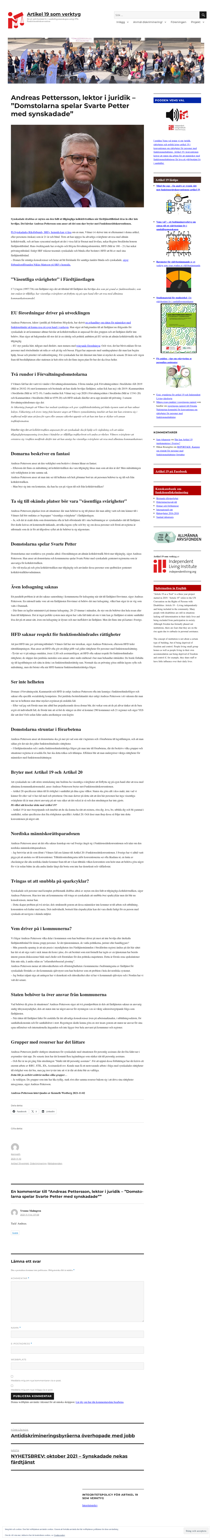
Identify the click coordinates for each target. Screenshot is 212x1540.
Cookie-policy (59, 1535)
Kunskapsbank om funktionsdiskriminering (171, 490)
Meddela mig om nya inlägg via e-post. (32, 1389)
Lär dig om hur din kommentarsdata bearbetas (100, 1402)
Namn (16, 1327)
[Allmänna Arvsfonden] (177, 536)
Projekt (196, 22)
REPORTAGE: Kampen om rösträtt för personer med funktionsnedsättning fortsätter (178, 450)
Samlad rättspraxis (165, 517)
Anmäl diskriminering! (147, 22)
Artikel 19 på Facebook (171, 471)
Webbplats (18, 1359)
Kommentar (20, 1278)
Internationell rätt (164, 509)
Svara (15, 1232)
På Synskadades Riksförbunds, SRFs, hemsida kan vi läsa (41, 232)
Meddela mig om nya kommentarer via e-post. (36, 1380)
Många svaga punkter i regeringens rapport (176, 402)
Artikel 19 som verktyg (54, 14)
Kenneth (15, 1154)
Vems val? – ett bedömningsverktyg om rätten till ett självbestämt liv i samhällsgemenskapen (176, 225)
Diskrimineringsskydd (166, 502)
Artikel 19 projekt (20, 1163)
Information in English (170, 588)
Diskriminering (38, 1163)
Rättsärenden (55, 1163)
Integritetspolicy (90, 1505)
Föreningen (178, 22)
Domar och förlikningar (167, 505)
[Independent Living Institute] (175, 565)
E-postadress (21, 1343)
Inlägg (120, 22)
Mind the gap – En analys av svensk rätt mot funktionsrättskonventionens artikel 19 (178, 187)
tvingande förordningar (88, 345)
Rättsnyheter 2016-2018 (167, 513)
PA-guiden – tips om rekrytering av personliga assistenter (174, 360)
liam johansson (163, 439)
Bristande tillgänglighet (167, 498)
